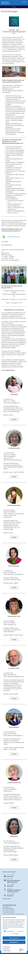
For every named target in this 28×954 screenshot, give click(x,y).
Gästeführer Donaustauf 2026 (18, 299)
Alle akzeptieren (14, 942)
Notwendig (10, 931)
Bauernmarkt (10, 876)
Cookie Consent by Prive (21, 949)
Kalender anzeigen (7, 898)
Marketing (15, 933)
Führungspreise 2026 (16, 302)
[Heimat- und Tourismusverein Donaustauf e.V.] (5, 2)
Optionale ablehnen (14, 938)
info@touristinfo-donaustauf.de (15, 914)
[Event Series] (13, 874)
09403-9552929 (10, 910)
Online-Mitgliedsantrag (13, 236)
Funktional (20, 931)
